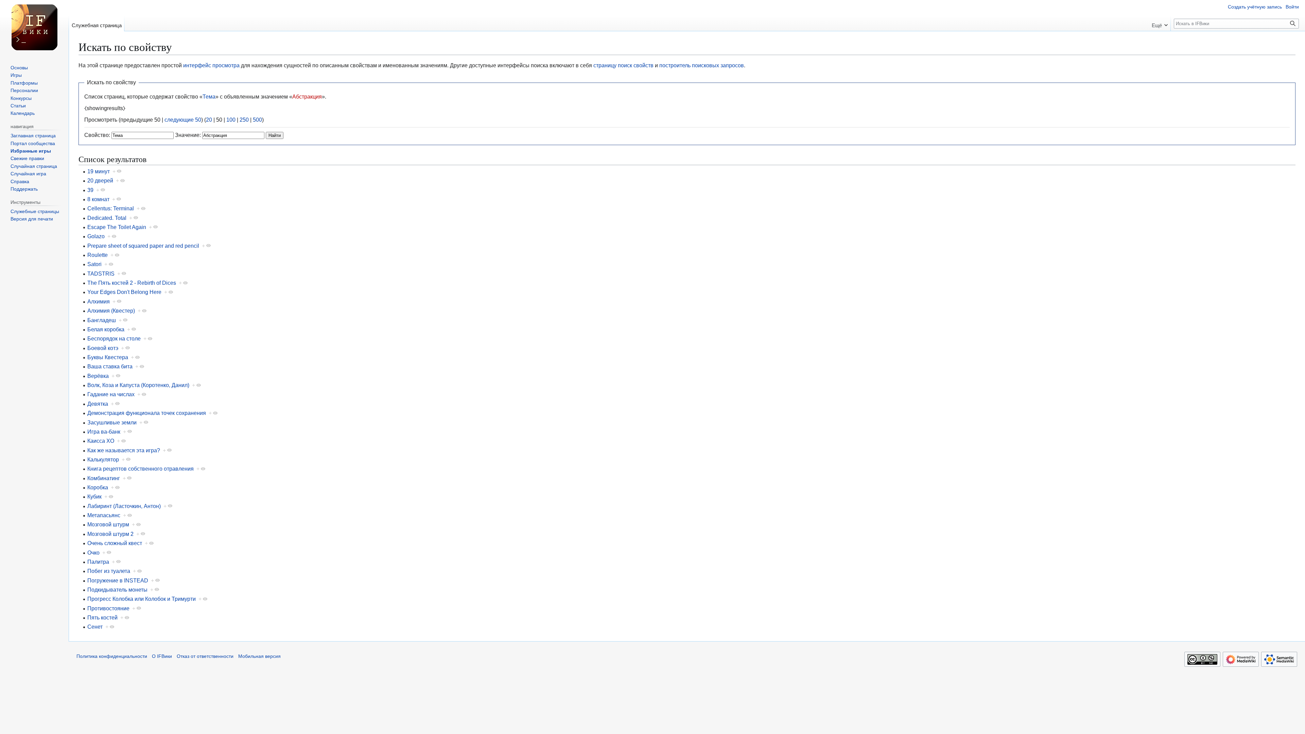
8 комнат (98, 199)
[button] (1159, 23)
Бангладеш (101, 320)
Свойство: (97, 135)
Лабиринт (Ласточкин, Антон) (124, 506)
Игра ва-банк (103, 432)
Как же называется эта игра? (123, 450)
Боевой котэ (102, 348)
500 (257, 120)
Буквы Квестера (107, 357)
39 (90, 190)
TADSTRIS (101, 273)
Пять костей (102, 617)
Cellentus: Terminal (110, 208)
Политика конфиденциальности (111, 656)
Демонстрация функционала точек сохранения (146, 413)
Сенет (95, 627)
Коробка (97, 487)
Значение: (188, 135)
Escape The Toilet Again (116, 227)
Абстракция (307, 96)
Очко (93, 552)
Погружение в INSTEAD (117, 580)
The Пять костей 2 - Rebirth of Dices (131, 283)
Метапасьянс (103, 515)
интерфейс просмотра (211, 65)
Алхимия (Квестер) (111, 311)
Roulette (97, 255)
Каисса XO (100, 441)
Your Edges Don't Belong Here (124, 292)
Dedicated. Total (106, 218)
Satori (94, 264)
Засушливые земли (112, 422)
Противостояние (108, 608)
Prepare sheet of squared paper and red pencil (143, 246)
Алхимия (98, 301)
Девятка (97, 404)
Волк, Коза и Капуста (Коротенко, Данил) (138, 385)
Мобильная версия (259, 656)
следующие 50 (182, 120)
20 (209, 120)
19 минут (98, 171)
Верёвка (98, 376)
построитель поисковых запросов (701, 65)
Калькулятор (103, 459)
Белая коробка (105, 329)
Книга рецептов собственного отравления (140, 469)
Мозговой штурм (108, 524)
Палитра (98, 562)
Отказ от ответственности (205, 656)
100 (231, 120)
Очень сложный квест (114, 543)
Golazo (96, 236)
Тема (209, 96)
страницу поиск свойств (623, 65)
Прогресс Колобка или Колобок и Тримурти (141, 599)
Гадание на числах (111, 394)
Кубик (94, 496)
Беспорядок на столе (114, 338)
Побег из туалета (108, 571)
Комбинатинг (103, 478)
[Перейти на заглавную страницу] (34, 27)
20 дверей (100, 180)
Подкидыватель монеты (117, 590)
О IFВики (162, 656)
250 (244, 120)
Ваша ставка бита (110, 366)
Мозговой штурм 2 (110, 534)
